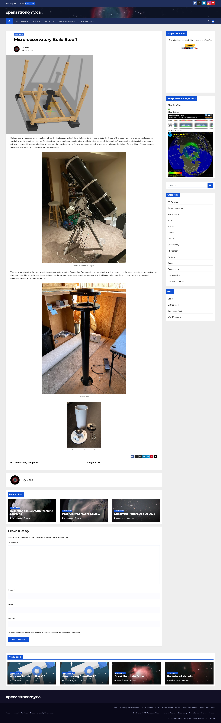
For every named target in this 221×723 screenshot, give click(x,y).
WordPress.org (174, 317)
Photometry (173, 251)
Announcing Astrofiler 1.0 (79, 676)
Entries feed (173, 305)
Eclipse (171, 226)
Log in (170, 299)
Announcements (175, 208)
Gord (27, 47)
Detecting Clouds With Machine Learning (31, 512)
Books (213, 708)
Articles (49, 21)
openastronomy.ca (23, 12)
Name (11, 590)
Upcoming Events (176, 281)
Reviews (171, 257)
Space (171, 263)
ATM (170, 220)
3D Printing (173, 202)
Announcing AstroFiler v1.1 (27, 676)
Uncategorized (174, 275)
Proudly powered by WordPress (17, 713)
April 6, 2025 (122, 680)
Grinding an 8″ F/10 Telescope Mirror (146, 713)
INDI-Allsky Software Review (81, 513)
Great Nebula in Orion (129, 676)
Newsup (39, 713)
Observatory (87, 21)
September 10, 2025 (20, 680)
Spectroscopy (174, 269)
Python (203, 713)
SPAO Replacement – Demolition (179, 718)
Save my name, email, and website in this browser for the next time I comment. (45, 632)
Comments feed (175, 311)
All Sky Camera (167, 708)
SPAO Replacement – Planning (204, 718)
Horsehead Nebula (179, 676)
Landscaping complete (26, 462)
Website (11, 618)
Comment (13, 542)
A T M (36, 21)
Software (21, 21)
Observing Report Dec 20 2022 (134, 513)
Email (11, 604)
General (171, 239)
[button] (209, 21)
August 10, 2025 (71, 680)
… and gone (90, 462)
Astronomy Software (190, 708)
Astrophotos (173, 214)
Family (171, 232)
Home (115, 708)
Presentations (67, 21)
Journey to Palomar (169, 713)
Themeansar (49, 713)
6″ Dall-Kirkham (147, 708)
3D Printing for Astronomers (129, 708)
